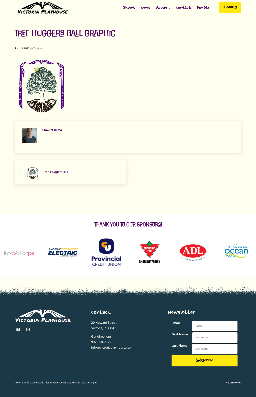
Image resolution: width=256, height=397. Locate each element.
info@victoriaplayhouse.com (111, 347)
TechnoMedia (79, 383)
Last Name (179, 345)
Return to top (233, 383)
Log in (93, 383)
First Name (179, 334)
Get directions (101, 337)
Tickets (230, 7)
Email (175, 323)
